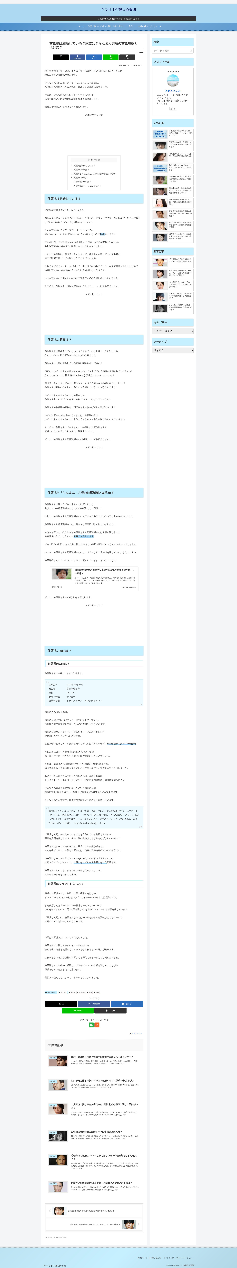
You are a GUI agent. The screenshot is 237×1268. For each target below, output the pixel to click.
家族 (90, 992)
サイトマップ (168, 1258)
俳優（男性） (51, 992)
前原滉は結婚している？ (84, 165)
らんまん (64, 992)
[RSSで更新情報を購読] (96, 1025)
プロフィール (143, 1258)
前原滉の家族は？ (81, 169)
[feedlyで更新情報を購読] (91, 1025)
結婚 (97, 992)
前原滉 (73, 992)
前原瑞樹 (82, 992)
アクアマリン (172, 90)
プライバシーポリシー (185, 1258)
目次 (90, 160)
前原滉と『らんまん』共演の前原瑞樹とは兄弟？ (95, 173)
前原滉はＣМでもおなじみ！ (88, 185)
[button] (127, 57)
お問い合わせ (155, 1258)
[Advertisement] (94, 134)
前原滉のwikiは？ (81, 177)
